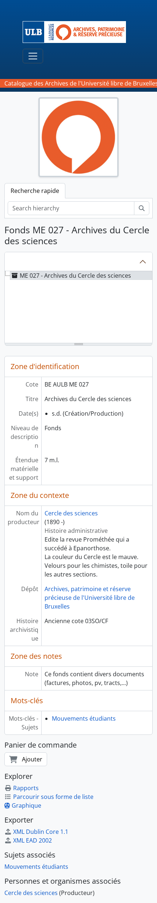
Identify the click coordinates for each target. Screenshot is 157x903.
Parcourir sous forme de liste (53, 797)
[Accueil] (77, 32)
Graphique (26, 805)
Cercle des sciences (71, 513)
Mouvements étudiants (84, 718)
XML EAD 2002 (32, 840)
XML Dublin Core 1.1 (40, 832)
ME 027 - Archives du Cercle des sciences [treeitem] (75, 276)
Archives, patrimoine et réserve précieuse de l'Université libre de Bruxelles (90, 597)
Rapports (26, 788)
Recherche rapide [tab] (35, 191)
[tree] (78, 307)
